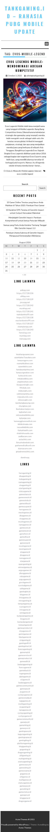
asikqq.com (25, 290)
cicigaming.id (24, 640)
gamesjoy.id (25, 688)
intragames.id (25, 597)
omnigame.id (25, 613)
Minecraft (17, 171)
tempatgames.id (25, 603)
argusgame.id (25, 579)
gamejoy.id (24, 722)
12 (19, 258)
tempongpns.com (24, 360)
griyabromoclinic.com (25, 451)
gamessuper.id (25, 506)
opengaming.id (25, 564)
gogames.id (25, 774)
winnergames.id (25, 567)
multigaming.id (25, 758)
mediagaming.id (25, 704)
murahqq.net (25, 308)
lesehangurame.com (25, 354)
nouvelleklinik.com (25, 427)
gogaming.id (25, 749)
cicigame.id (25, 679)
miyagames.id (25, 631)
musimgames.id (25, 521)
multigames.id (25, 780)
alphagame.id (25, 676)
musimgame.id (25, 546)
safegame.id (25, 588)
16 (43, 258)
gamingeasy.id (25, 731)
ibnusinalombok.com (25, 442)
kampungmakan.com (25, 372)
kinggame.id (25, 798)
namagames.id (25, 524)
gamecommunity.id (25, 719)
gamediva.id (25, 537)
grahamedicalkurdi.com (25, 445)
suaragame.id (25, 606)
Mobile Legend (27, 171)
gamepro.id (25, 795)
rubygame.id (25, 576)
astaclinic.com (25, 439)
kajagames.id (24, 701)
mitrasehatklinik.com (25, 415)
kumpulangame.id (25, 622)
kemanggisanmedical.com (25, 421)
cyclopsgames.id (25, 695)
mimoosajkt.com (25, 400)
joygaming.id (25, 707)
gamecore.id (25, 528)
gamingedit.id (25, 643)
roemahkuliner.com (25, 363)
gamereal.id (25, 652)
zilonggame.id (25, 573)
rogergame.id (25, 673)
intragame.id (25, 610)
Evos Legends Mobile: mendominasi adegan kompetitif (25, 66)
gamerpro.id (25, 728)
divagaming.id (25, 476)
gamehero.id (25, 534)
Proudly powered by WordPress (15, 824)
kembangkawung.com (25, 403)
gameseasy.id (25, 764)
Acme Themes (25, 827)
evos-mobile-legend (25, 174)
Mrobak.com (25, 388)
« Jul (24, 274)
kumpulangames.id (25, 616)
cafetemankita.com (25, 394)
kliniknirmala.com (25, 424)
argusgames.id (25, 570)
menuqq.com (25, 339)
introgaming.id (25, 600)
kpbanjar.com (25, 418)
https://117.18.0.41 (25, 311)
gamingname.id (24, 737)
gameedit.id (25, 661)
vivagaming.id (25, 485)
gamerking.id (24, 725)
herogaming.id (25, 473)
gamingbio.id (25, 591)
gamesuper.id (25, 540)
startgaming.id (25, 488)
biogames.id (25, 594)
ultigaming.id (24, 755)
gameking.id (25, 789)
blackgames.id (25, 637)
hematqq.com (25, 332)
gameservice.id (24, 655)
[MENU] (47, 44)
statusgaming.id (25, 761)
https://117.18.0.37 (25, 323)
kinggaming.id (25, 746)
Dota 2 (9, 171)
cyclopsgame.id (25, 716)
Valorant (37, 171)
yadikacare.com (25, 436)
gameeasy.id (25, 786)
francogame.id (25, 667)
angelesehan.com (24, 381)
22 (37, 262)
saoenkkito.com (25, 366)
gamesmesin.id (25, 497)
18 (13, 262)
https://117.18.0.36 (25, 293)
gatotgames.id (25, 634)
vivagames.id (24, 518)
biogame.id (25, 619)
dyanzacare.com (25, 448)
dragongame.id (25, 801)
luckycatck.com (25, 375)
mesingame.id (25, 549)
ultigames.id (25, 777)
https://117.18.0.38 (25, 317)
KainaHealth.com (25, 430)
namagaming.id (25, 482)
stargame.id (25, 561)
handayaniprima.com (25, 369)
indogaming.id (25, 479)
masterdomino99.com (25, 320)
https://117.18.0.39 (25, 299)
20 (25, 262)
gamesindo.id (25, 500)
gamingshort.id (24, 646)
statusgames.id (25, 783)
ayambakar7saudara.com (25, 357)
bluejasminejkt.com (25, 384)
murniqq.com (25, 335)
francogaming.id (25, 649)
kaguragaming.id (25, 734)
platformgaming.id (25, 743)
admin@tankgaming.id (35, 76)
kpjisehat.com (25, 412)
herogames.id (25, 509)
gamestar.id (25, 543)
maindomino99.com (25, 314)
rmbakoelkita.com (24, 378)
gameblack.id (25, 670)
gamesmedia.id (25, 698)
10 (6, 258)
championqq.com (25, 326)
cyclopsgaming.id (25, 713)
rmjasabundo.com (24, 397)
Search (25, 184)
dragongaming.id (25, 752)
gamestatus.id (25, 792)
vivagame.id (25, 552)
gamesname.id (25, 770)
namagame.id (25, 558)
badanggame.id (25, 682)
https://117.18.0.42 (25, 305)
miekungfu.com (25, 391)
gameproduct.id (25, 658)
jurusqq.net (25, 302)
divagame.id (25, 555)
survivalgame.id (25, 585)
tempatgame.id (25, 625)
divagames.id (25, 515)
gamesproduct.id (25, 628)
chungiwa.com (25, 406)
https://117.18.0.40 (25, 329)
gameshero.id (25, 494)
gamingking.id (25, 740)
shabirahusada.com (25, 433)
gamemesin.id (25, 531)
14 (31, 258)
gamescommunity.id (24, 685)
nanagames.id (25, 710)
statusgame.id (25, 491)
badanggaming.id (25, 664)
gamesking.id (25, 767)
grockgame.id (25, 582)
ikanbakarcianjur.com (25, 409)
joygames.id (25, 692)
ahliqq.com (25, 296)
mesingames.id (25, 512)
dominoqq (25, 457)
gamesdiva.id (25, 503)
